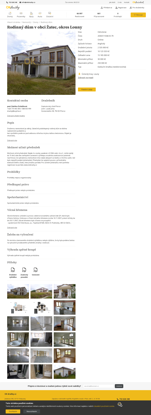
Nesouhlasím (32, 411)
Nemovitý (26, 22)
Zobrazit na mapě (85, 77)
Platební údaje (86, 89)
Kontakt (126, 2)
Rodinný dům (46, 22)
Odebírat (119, 386)
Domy (35, 22)
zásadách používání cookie (104, 406)
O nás (120, 2)
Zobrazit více (12, 140)
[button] (106, 8)
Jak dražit (112, 2)
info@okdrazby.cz (28, 2)
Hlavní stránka (13, 22)
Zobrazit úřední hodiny (16, 116)
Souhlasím (13, 411)
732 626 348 (13, 2)
